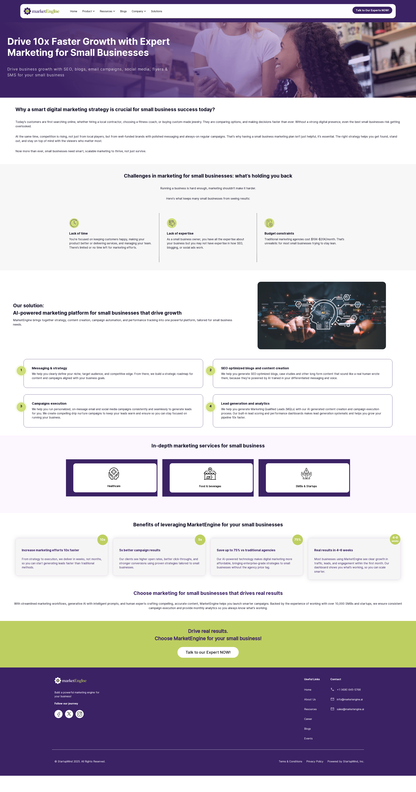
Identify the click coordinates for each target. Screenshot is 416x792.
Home (73, 11)
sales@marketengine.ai (350, 709)
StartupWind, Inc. (353, 761)
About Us (310, 699)
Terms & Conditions (290, 761)
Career (308, 719)
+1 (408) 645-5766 (349, 689)
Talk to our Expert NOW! (208, 652)
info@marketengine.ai (350, 699)
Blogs (123, 11)
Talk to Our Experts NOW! (372, 10)
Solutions (156, 11)
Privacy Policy (314, 761)
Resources (310, 709)
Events (308, 738)
